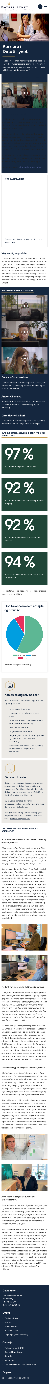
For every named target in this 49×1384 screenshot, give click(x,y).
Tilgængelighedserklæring (16, 1334)
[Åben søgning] (40, 6)
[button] (46, 7)
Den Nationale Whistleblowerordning (21, 1364)
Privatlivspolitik (11, 1330)
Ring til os (9, 1356)
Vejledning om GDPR (14, 1348)
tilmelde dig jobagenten (21, 792)
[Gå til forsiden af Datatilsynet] (18, 6)
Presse (8, 1322)
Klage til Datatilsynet (14, 1352)
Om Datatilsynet (12, 1318)
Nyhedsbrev (10, 1360)
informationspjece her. (20, 818)
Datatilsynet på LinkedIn (18, 1377)
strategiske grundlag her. (30, 167)
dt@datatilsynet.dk (11, 1305)
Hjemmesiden (11, 1326)
